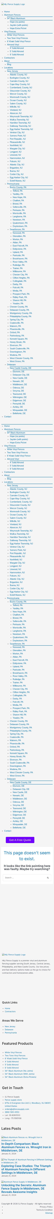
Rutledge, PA (19, 265)
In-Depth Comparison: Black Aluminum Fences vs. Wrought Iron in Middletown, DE (26, 1147)
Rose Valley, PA (20, 262)
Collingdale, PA (19, 281)
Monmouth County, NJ (20, 97)
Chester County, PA (19, 306)
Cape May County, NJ (20, 84)
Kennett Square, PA (19, 339)
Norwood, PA (19, 233)
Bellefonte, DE (19, 413)
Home (7, 11)
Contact (7, 416)
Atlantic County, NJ (18, 74)
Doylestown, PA (20, 226)
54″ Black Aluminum (16, 18)
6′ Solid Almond (17, 54)
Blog (9, 64)
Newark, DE (18, 381)
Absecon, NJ (16, 113)
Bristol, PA (17, 203)
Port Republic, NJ (18, 139)
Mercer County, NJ (18, 94)
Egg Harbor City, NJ (19, 177)
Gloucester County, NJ (20, 91)
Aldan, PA (17, 242)
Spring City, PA (16, 319)
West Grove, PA (17, 361)
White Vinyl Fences (16, 35)
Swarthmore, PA (17, 229)
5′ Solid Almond (17, 51)
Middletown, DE (20, 384)
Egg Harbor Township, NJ (21, 129)
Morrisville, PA (19, 213)
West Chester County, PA (21, 358)
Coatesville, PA (17, 323)
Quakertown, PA (20, 223)
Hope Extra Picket (18, 28)
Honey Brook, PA (17, 342)
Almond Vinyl (13, 44)
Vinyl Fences (10, 31)
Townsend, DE (19, 394)
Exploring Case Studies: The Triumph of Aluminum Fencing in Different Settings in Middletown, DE (26, 1169)
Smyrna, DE (18, 391)
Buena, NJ (14, 171)
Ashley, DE (18, 407)
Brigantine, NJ (16, 168)
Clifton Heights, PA (21, 278)
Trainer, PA (18, 268)
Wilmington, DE (20, 397)
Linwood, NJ (15, 155)
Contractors (9, 58)
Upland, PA (18, 252)
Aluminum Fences (12, 15)
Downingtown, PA (18, 352)
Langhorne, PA (19, 216)
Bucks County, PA (18, 187)
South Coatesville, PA (19, 348)
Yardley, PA (18, 194)
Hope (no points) (17, 22)
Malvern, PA (15, 326)
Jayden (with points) (19, 25)
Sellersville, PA (19, 207)
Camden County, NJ (19, 81)
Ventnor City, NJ (17, 132)
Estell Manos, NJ (17, 180)
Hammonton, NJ (17, 158)
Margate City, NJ (17, 148)
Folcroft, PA (18, 287)
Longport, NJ (15, 152)
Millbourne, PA (19, 271)
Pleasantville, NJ (17, 142)
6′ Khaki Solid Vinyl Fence (18, 41)
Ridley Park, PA (20, 297)
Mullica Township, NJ (19, 119)
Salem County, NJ (18, 103)
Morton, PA (18, 239)
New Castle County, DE (20, 368)
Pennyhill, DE (19, 403)
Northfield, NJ (16, 145)
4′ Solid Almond (17, 48)
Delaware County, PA (19, 310)
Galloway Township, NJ (20, 126)
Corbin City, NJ (17, 174)
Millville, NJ (15, 107)
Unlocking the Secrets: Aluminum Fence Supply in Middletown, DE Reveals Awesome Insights (23, 1188)
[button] (27, 422)
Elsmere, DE (18, 371)
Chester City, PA (20, 274)
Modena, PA (15, 355)
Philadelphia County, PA (20, 316)
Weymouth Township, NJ (21, 116)
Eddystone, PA (19, 249)
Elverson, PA (16, 345)
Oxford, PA (15, 332)
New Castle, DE (20, 378)
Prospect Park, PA (21, 294)
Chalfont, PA (18, 200)
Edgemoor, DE (19, 400)
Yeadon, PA (18, 303)
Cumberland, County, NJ (21, 87)
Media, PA (17, 290)
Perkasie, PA (19, 210)
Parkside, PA (19, 255)
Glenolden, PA (19, 236)
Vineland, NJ (15, 110)
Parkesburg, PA (17, 335)
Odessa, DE (18, 387)
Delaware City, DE (21, 375)
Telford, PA (17, 191)
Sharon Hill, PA (19, 300)
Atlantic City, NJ (17, 164)
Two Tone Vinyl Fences (17, 38)
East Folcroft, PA (20, 245)
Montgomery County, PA (21, 313)
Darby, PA (17, 284)
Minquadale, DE (20, 410)
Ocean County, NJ (18, 100)
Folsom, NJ (15, 161)
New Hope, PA (19, 197)
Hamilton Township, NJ (20, 123)
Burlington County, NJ (19, 78)
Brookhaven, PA (20, 258)
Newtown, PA (19, 219)
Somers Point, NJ (18, 135)
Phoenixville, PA (17, 329)
